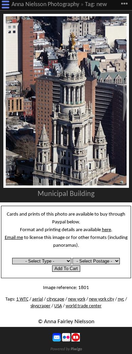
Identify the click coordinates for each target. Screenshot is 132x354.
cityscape (55, 299)
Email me (14, 237)
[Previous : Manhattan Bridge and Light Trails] (7, 101)
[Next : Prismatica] (125, 101)
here (106, 230)
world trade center (84, 306)
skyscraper (40, 306)
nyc (121, 299)
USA (58, 306)
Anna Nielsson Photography (45, 4)
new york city (101, 299)
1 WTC (22, 299)
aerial (37, 299)
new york (76, 299)
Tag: (90, 4)
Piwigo (76, 349)
